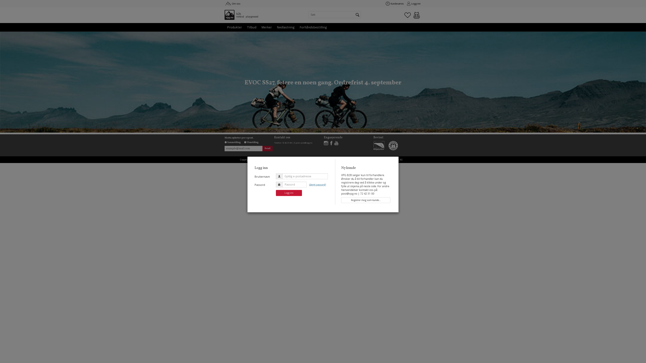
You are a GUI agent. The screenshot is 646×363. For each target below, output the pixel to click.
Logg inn (288, 192)
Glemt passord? (317, 184)
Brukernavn (262, 176)
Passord (260, 185)
